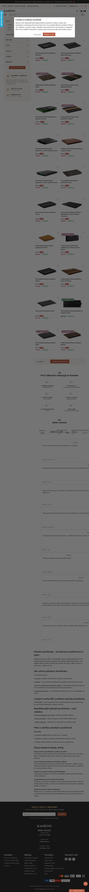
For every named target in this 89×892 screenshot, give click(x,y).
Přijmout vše (49, 34)
